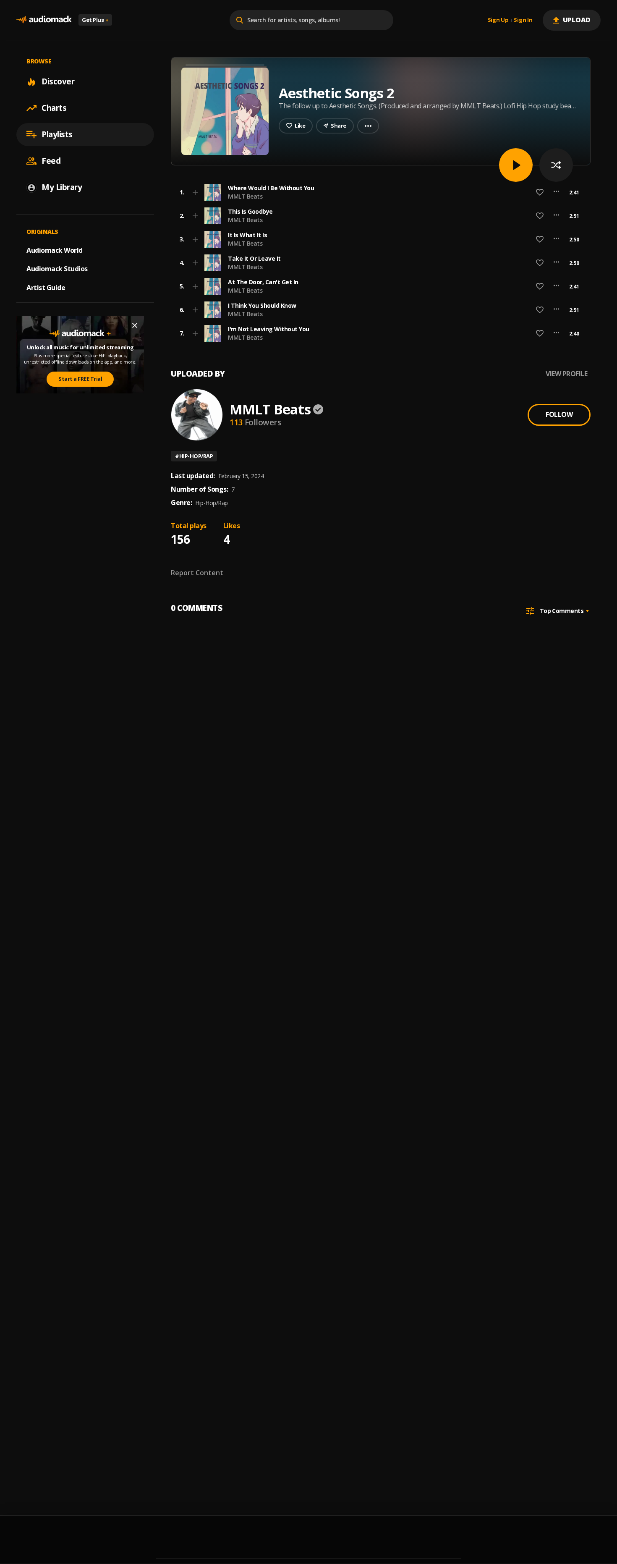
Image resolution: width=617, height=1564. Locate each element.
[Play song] (516, 165)
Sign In (523, 20)
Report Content (197, 572)
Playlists (57, 134)
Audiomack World (54, 249)
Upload (577, 19)
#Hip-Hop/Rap (194, 456)
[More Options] (556, 192)
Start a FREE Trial (80, 378)
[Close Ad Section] (135, 325)
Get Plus (95, 20)
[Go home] (44, 20)
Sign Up (498, 20)
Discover (58, 81)
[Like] (540, 192)
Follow (559, 414)
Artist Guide (45, 287)
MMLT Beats (245, 196)
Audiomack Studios (57, 268)
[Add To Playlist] (195, 192)
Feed (51, 160)
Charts (54, 107)
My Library (62, 187)
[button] (378, 192)
